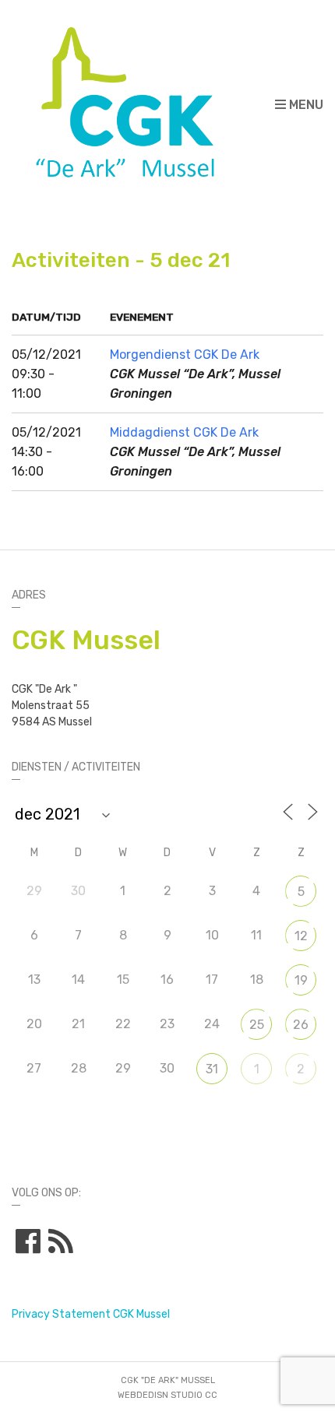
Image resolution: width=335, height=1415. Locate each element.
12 (301, 936)
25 (256, 1024)
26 (301, 1024)
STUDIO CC (194, 1395)
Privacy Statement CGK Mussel (91, 1314)
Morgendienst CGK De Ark (184, 354)
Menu (304, 104)
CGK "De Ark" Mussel (168, 1380)
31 (212, 1069)
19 (301, 980)
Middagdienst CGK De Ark (184, 432)
